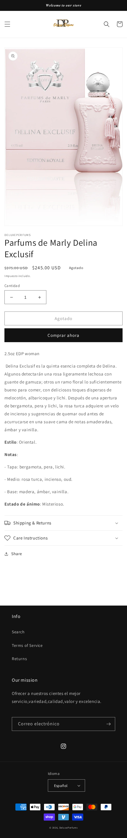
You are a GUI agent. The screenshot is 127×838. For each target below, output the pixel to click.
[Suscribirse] (108, 724)
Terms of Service (27, 645)
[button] (7, 24)
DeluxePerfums (68, 827)
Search (18, 631)
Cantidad (12, 285)
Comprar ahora (63, 335)
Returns (19, 658)
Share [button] (16, 553)
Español (61, 785)
